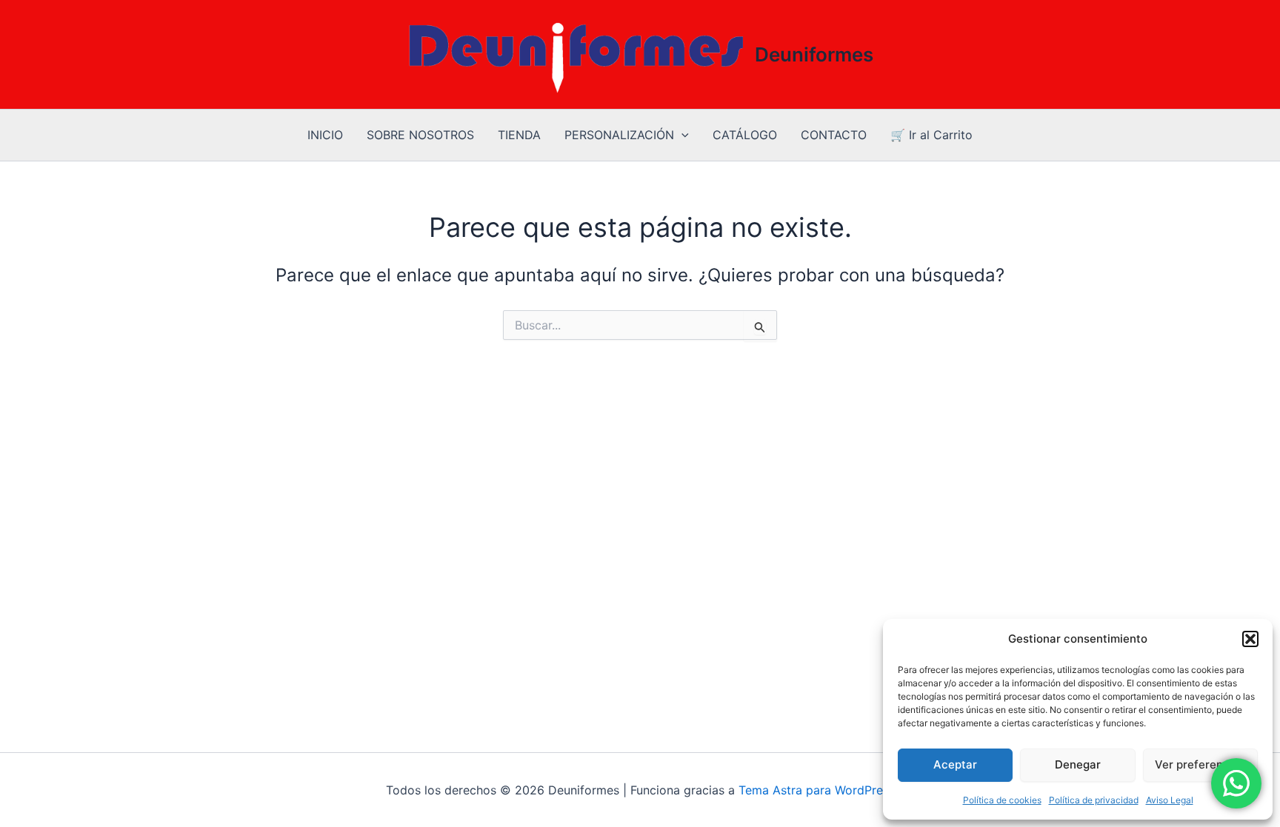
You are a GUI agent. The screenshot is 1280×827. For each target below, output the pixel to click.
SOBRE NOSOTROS (420, 134)
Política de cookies (1002, 800)
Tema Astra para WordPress (817, 790)
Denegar (1078, 764)
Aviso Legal (1169, 800)
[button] (1250, 639)
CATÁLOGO (745, 134)
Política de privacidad (1094, 800)
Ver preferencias (1200, 764)
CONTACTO (834, 134)
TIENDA (519, 134)
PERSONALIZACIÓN (619, 134)
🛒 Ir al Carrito (931, 134)
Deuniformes (814, 54)
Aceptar (955, 764)
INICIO (325, 134)
